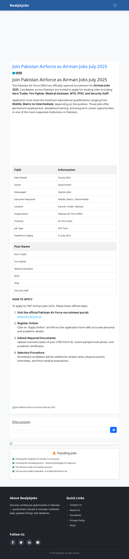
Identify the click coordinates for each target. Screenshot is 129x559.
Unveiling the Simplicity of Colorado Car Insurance (37, 459)
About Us (75, 510)
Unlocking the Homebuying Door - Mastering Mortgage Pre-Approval (45, 463)
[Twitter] (21, 542)
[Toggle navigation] (115, 5)
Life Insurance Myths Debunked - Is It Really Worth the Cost (41, 471)
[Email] (38, 542)
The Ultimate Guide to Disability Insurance (33, 467)
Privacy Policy (77, 520)
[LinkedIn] (29, 542)
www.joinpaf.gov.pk (29, 316)
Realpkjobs (19, 5)
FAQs (73, 525)
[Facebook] (13, 542)
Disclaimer (75, 515)
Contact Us (75, 504)
